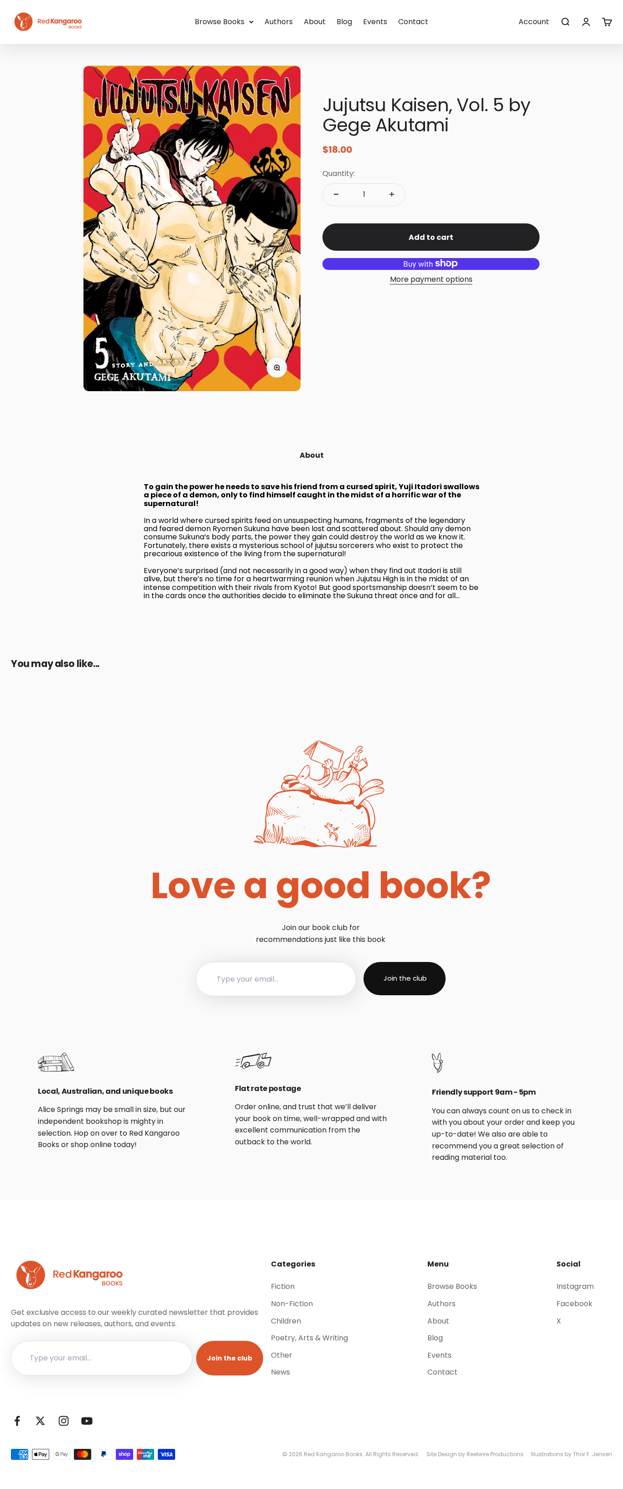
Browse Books (219, 21)
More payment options (431, 279)
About (315, 21)
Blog (344, 21)
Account (534, 21)
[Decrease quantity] (336, 194)
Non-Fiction (292, 1303)
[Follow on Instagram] (63, 1421)
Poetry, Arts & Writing (309, 1338)
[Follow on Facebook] (17, 1421)
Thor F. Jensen (592, 1454)
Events (375, 21)
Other (281, 1355)
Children (286, 1321)
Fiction (283, 1286)
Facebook (574, 1303)
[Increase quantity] (392, 194)
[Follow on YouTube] (87, 1421)
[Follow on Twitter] (40, 1421)
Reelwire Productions (495, 1454)
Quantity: (338, 173)
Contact (413, 21)
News (280, 1372)
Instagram (575, 1286)
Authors (279, 21)
